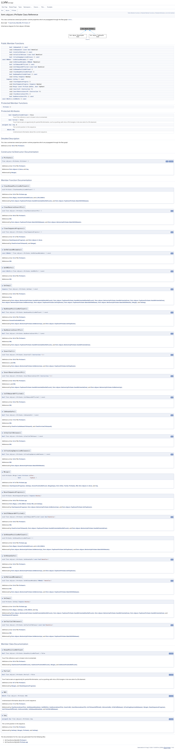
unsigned (5, 125)
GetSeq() (28, 486)
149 (14, 294)
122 (14, 441)
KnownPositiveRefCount (20, 115)
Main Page (4, 7)
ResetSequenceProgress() (17, 240)
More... (70, 19)
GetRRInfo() (45, 707)
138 (14, 521)
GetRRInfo (16, 99)
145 (14, 317)
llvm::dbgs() (13, 197)
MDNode (8, 59)
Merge (15, 86)
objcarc (7, 10)
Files (42, 7)
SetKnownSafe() (23, 709)
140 (14, 500)
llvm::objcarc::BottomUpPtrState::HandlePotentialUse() (112, 300)
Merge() (13, 172)
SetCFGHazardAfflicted (21, 67)
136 (14, 402)
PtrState (14, 10)
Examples (49, 7)
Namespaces (27, 7)
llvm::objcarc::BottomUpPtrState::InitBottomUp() (17, 302)
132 (14, 258)
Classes (36, 7)
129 (14, 194)
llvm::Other (59, 486)
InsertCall (17, 89)
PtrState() (72, 486)
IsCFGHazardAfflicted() (94, 707)
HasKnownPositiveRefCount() (40, 665)
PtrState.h (21, 146)
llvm (2, 10)
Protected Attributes (160, 13)
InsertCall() (67, 707)
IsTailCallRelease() (117, 707)
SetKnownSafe (17, 49)
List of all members (170, 13)
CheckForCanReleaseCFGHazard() (21, 426)
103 (14, 661)
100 (13, 146)
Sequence (22, 76)
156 (14, 359)
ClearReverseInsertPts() (18, 707)
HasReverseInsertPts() (56, 707)
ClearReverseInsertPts (21, 94)
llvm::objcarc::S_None (16, 169)
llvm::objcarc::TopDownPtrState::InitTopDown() (49, 302)
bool (10, 47)
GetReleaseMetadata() (34, 707)
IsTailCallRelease (19, 52)
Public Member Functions (134, 13)
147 (14, 482)
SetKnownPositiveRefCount (22, 69)
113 (14, 704)
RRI (13, 129)
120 (14, 564)
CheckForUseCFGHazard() (19, 243)
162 (14, 338)
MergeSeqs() (52, 486)
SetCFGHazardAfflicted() (9, 709)
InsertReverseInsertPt (21, 91)
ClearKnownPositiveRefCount (22, 72)
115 (14, 166)
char (10, 125)
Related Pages (13, 7)
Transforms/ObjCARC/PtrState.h (19, 23)
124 (14, 543)
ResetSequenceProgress (21, 84)
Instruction (26, 89)
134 (14, 585)
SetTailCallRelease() (52, 709)
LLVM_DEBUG (40, 197)
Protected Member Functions (147, 13)
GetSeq (15, 79)
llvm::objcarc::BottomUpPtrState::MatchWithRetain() (64, 222)
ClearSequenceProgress (21, 81)
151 (14, 237)
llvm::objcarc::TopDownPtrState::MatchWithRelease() (72, 201)
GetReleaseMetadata (19, 59)
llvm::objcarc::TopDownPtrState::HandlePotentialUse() (147, 300)
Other (32, 86)
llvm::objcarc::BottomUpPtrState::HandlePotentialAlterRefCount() (32, 300)
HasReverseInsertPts (20, 96)
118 (14, 420)
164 (14, 276)
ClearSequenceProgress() (17, 486)
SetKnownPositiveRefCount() (68, 665)
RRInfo (8, 99)
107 (14, 682)
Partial (15, 120)
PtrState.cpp (23, 194)
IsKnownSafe (17, 47)
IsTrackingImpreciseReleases (23, 57)
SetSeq (15, 76)
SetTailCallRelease (19, 54)
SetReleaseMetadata (19, 62)
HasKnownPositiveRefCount (22, 74)
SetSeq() (143, 302)
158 (14, 381)
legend (87, 39)
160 (14, 215)
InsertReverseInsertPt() (79, 707)
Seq (13, 125)
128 (14, 459)
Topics (20, 7)
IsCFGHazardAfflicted (20, 64)
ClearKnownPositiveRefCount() (21, 665)
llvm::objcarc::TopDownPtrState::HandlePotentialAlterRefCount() (31, 201)
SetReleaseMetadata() (35, 709)
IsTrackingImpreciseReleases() (133, 707)
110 (14, 727)
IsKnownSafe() (106, 707)
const (26, 47)
